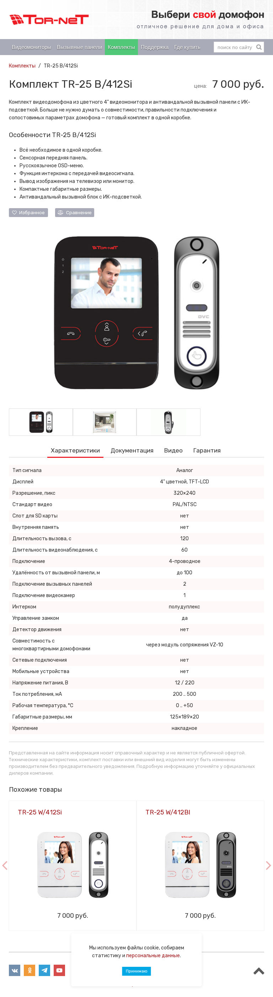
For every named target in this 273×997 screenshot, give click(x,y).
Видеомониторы (31, 47)
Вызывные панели (79, 47)
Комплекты (121, 47)
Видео (173, 450)
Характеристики (75, 450)
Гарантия (207, 450)
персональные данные (153, 956)
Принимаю (137, 971)
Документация (132, 450)
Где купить (187, 47)
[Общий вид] (136, 312)
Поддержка (154, 47)
